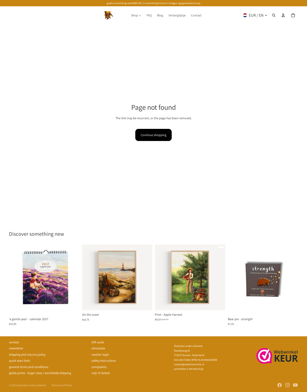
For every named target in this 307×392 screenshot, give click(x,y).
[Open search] (274, 15)
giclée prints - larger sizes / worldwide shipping (40, 373)
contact (14, 342)
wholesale (98, 348)
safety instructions (103, 361)
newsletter (16, 348)
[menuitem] (136, 15)
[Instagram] (287, 385)
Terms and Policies (61, 385)
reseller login (100, 354)
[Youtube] (295, 385)
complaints (99, 367)
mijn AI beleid (100, 373)
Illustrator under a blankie (31, 385)
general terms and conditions (28, 367)
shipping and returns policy (27, 354)
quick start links (19, 361)
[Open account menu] (283, 15)
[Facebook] (279, 385)
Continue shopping (153, 135)
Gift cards (97, 342)
